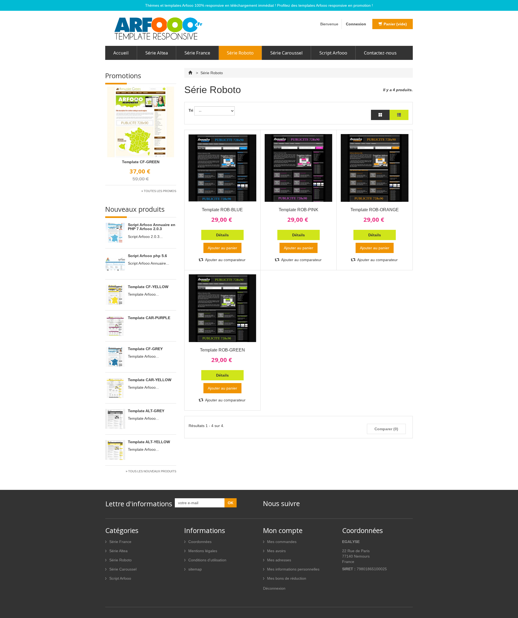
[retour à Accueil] (190, 73)
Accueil (121, 53)
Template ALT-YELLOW (149, 442)
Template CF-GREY (145, 349)
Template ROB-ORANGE (374, 209)
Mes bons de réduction (286, 578)
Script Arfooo (333, 53)
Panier (395, 24)
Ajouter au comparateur (225, 260)
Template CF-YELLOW (148, 287)
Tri (191, 110)
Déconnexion (274, 588)
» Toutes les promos (158, 191)
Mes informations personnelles (293, 569)
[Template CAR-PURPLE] (116, 324)
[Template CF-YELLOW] (116, 293)
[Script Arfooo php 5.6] (116, 262)
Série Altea (156, 53)
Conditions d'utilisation (207, 560)
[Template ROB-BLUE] (222, 168)
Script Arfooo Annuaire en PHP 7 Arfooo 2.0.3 (151, 227)
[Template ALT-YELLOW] (116, 448)
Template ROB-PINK (298, 209)
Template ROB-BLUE (222, 209)
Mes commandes (282, 542)
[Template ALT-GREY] (116, 417)
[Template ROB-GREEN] (222, 308)
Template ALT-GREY (146, 411)
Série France (197, 53)
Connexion (356, 24)
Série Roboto (240, 53)
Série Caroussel (286, 53)
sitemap (195, 569)
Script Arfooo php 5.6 (147, 256)
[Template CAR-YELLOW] (116, 386)
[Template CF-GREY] (116, 355)
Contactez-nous (380, 53)
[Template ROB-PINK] (298, 168)
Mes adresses (279, 560)
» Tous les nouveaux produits (151, 471)
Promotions (123, 75)
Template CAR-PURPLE (149, 318)
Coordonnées (200, 542)
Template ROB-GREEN (222, 350)
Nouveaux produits (135, 209)
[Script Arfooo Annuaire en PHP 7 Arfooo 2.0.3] (116, 231)
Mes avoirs (276, 551)
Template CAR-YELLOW (149, 380)
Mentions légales (202, 551)
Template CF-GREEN (140, 162)
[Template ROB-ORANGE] (374, 168)
